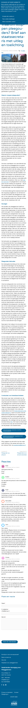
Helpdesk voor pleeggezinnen (9, 662)
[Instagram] (6, 685)
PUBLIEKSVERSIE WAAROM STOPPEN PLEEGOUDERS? (12, 430)
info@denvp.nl (5, 679)
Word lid (3, 660)
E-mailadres (5, 609)
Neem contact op (6, 657)
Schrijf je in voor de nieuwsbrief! (10, 654)
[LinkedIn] (4, 685)
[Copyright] (14, 697)
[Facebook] (2, 685)
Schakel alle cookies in (8, 16)
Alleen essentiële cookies (8, 21)
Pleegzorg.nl (4, 694)
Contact (16, 692)
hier (12, 422)
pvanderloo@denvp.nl (19, 445)
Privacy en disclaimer (7, 692)
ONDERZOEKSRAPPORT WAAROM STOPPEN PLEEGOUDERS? (13, 437)
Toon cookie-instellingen (8, 19)
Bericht (4, 617)
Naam (3, 603)
